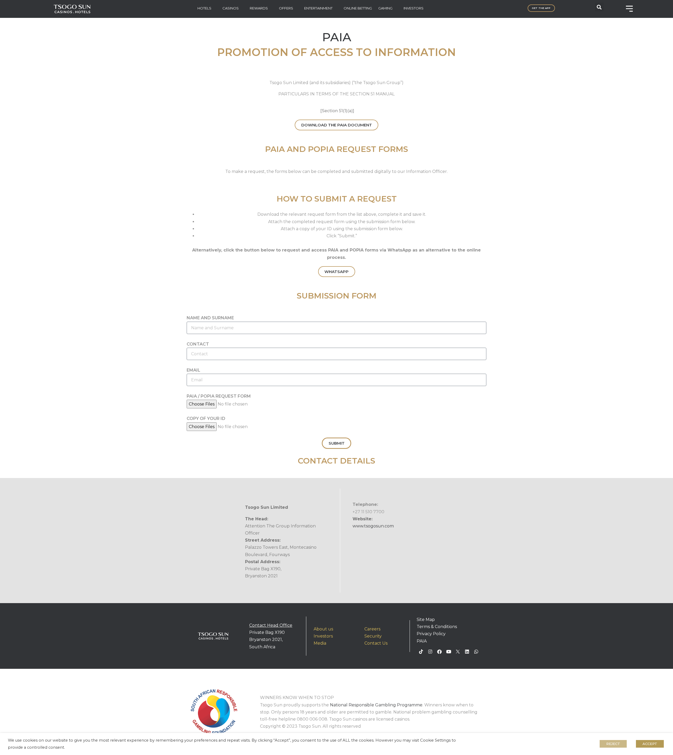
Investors (323, 636)
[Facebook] (439, 651)
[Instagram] (430, 651)
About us (323, 628)
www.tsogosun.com (373, 525)
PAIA (422, 641)
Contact (198, 344)
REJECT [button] (613, 744)
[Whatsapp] (476, 651)
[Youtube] (448, 651)
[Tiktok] (421, 651)
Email (193, 370)
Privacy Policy (431, 633)
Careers (372, 628)
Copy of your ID (206, 418)
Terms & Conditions (437, 626)
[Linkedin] (467, 651)
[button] (599, 7)
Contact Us (376, 643)
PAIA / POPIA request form (219, 396)
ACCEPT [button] (650, 744)
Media (320, 643)
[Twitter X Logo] (457, 651)
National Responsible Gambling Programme (376, 704)
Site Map (426, 619)
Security (373, 636)
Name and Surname (210, 317)
